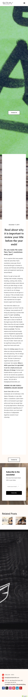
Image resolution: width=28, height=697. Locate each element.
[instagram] (10, 688)
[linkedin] (17, 688)
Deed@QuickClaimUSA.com (12, 677)
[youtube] (13, 688)
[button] (3, 521)
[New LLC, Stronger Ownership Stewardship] (7, 521)
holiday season (14, 349)
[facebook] (3, 688)
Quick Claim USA (9, 392)
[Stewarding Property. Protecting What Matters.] (21, 521)
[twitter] (7, 688)
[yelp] (20, 688)
